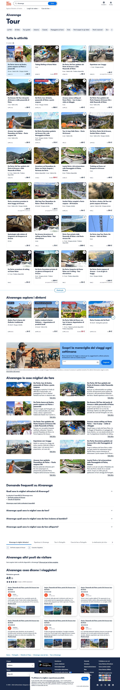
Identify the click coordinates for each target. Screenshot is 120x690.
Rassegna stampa (89, 672)
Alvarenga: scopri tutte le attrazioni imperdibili (20, 503)
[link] (19, 61)
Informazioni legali (60, 666)
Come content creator (105, 666)
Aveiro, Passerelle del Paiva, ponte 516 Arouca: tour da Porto (23, 588)
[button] (19, 61)
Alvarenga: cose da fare (40, 655)
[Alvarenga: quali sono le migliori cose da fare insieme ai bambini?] (112, 519)
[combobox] (30, 3)
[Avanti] (113, 317)
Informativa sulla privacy (13, 371)
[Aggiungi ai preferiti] (29, 47)
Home (8, 655)
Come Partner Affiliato (105, 669)
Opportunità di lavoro (90, 666)
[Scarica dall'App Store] (45, 672)
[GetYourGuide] (8, 3)
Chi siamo (86, 664)
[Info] (13, 43)
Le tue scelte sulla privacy (62, 672)
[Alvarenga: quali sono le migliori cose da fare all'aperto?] (112, 527)
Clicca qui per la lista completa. (48, 562)
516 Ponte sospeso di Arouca (16, 497)
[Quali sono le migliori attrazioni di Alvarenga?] (112, 491)
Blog (85, 669)
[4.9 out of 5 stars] (11, 582)
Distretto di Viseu (26, 655)
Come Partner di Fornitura (106, 664)
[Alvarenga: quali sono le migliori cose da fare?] (112, 510)
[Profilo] (110, 2)
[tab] (18, 542)
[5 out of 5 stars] (23, 592)
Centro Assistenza (59, 664)
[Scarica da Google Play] (45, 665)
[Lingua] (103, 2)
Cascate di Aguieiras (14, 499)
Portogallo (15, 655)
